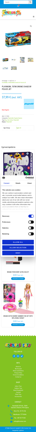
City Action (10, 120)
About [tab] (29, 183)
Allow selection (18, 247)
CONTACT (18, 402)
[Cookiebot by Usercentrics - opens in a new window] (25, 178)
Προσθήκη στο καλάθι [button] (18, 278)
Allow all (18, 242)
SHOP (18, 382)
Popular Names (18, 118)
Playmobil (10, 118)
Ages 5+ (18, 128)
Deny (18, 253)
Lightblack (21, 430)
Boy (6, 120)
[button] (31, 26)
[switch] (31, 222)
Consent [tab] (6, 183)
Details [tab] (18, 183)
